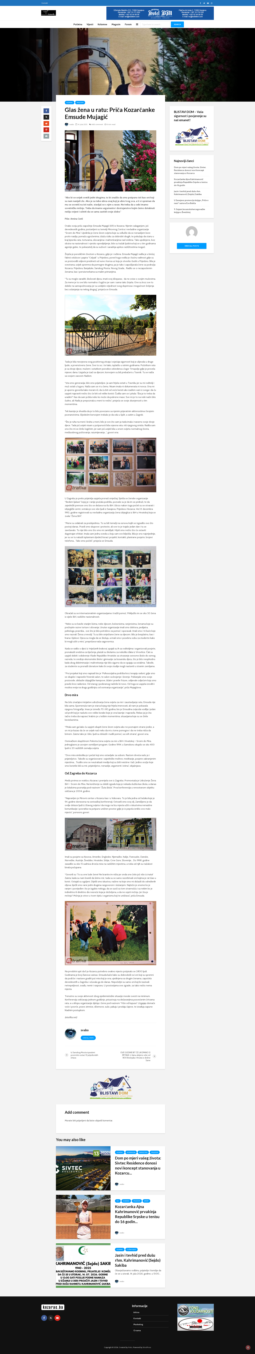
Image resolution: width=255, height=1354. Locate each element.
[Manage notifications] (248, 1347)
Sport (146, 1201)
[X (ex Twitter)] (51, 1318)
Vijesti (90, 24)
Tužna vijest (131, 1249)
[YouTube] (57, 1318)
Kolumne (102, 24)
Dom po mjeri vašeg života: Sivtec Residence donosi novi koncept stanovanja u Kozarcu (190, 170)
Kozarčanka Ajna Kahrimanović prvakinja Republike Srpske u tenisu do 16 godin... (137, 1214)
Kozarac (69, 103)
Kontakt (45, 3)
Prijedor (80, 103)
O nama (137, 1330)
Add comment (97, 124)
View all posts (88, 1038)
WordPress (147, 1347)
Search (177, 24)
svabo (71, 124)
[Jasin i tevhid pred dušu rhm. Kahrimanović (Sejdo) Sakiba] (83, 1265)
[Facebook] (44, 1318)
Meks (130, 1347)
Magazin (116, 24)
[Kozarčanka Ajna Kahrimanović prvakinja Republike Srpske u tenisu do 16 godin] (83, 1216)
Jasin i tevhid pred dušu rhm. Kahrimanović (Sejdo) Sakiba (138, 1260)
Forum (128, 24)
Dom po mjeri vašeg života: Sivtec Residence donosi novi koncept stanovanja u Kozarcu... (138, 1165)
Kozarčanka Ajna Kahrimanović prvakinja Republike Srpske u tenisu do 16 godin (190, 182)
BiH (118, 1201)
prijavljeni (81, 1120)
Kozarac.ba (131, 1152)
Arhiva (136, 1312)
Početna (77, 24)
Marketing (143, 1152)
